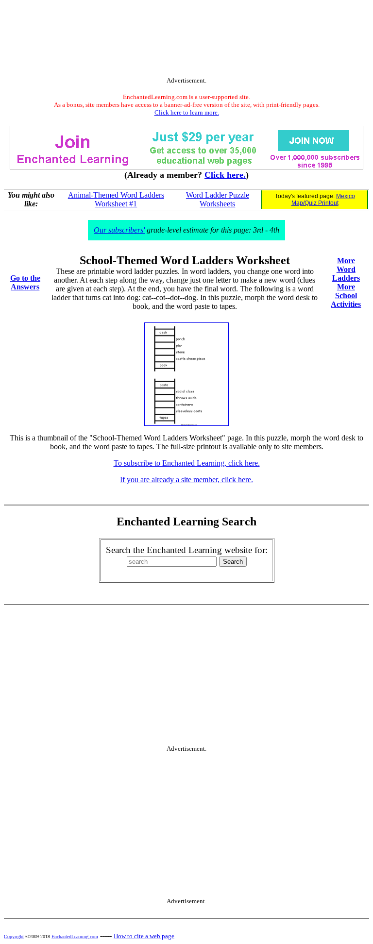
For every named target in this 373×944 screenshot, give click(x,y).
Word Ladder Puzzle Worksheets (217, 199)
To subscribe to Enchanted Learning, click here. (187, 463)
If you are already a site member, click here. (186, 479)
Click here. (225, 175)
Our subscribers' (119, 230)
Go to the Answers (25, 282)
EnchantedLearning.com (74, 936)
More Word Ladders (346, 269)
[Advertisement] (186, 40)
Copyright (14, 936)
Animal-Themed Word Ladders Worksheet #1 (116, 199)
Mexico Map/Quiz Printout (323, 199)
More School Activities (346, 295)
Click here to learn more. (186, 112)
